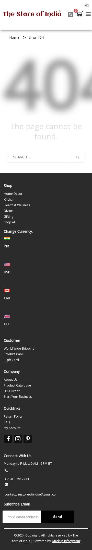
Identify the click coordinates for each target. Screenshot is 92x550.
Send (57, 517)
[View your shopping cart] (79, 14)
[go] (77, 157)
